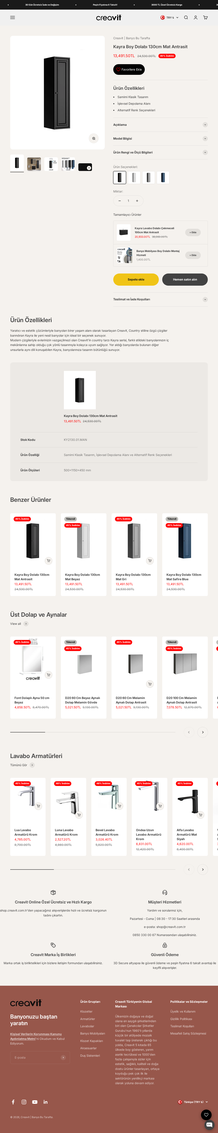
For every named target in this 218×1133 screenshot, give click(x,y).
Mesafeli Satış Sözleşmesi (188, 1033)
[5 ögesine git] (85, 167)
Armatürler (87, 1019)
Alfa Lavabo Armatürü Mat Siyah (187, 834)
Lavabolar (87, 1026)
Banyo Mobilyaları (92, 1033)
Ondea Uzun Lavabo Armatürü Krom (148, 834)
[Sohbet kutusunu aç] (209, 1125)
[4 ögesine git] (68, 164)
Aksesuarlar (88, 1048)
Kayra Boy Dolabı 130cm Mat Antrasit (90, 416)
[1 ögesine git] (17, 163)
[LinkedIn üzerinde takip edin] (46, 1102)
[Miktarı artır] (137, 201)
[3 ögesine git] (51, 164)
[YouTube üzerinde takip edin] (35, 1102)
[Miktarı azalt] (119, 201)
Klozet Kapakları (91, 1041)
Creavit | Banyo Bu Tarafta (131, 38)
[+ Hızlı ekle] (48, 561)
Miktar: (118, 191)
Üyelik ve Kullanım (182, 1011)
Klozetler (86, 1011)
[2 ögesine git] (34, 164)
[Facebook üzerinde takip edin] (13, 1102)
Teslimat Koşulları (182, 1026)
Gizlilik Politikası (181, 1019)
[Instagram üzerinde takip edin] (24, 1102)
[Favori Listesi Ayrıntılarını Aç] (206, 1115)
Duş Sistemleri (90, 1055)
